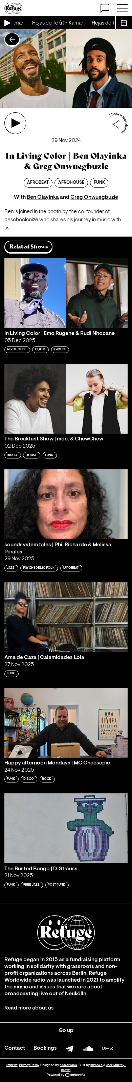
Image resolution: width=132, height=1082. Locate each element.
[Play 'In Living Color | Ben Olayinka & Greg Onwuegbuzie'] (15, 123)
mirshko (96, 1065)
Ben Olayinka (43, 197)
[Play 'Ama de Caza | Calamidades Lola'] (66, 617)
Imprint (12, 1065)
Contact (14, 1048)
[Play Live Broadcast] (7, 22)
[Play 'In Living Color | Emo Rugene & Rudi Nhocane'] (66, 293)
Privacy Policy (29, 1065)
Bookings (45, 1048)
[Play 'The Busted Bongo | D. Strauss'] (66, 828)
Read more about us (29, 1008)
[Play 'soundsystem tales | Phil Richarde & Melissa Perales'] (66, 504)
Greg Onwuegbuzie (94, 197)
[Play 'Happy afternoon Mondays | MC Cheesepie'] (66, 723)
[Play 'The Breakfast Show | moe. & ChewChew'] (66, 399)
